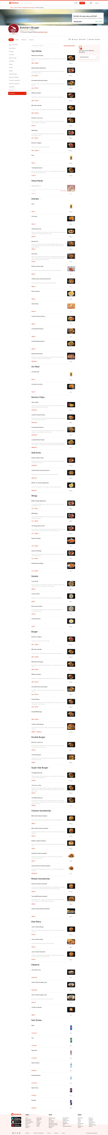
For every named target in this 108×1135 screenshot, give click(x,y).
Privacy (49, 1133)
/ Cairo (15, 7)
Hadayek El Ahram (53, 1123)
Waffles (90, 1126)
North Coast (28, 1119)
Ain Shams (51, 1122)
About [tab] (17, 39)
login (75, 3)
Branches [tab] (24, 39)
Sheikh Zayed (52, 1118)
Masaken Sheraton (53, 1124)
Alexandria (39, 1118)
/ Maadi (19, 7)
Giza (64, 1124)
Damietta (28, 1123)
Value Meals (12, 48)
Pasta (79, 1124)
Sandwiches (81, 1123)
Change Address (84, 57)
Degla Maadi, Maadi (42, 32)
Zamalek (65, 1119)
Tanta (38, 1120)
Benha (27, 1127)
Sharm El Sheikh (29, 1122)
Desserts (11, 90)
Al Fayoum (28, 1126)
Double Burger (13, 74)
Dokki (50, 1119)
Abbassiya (51, 1126)
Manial (50, 1127)
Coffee (79, 1120)
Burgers (91, 1118)
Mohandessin (66, 1118)
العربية (97, 3)
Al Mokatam (65, 1123)
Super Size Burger (14, 77)
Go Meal (11, 54)
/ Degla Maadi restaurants (28, 7)
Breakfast (80, 1118)
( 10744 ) (32, 29)
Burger (11, 70)
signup (82, 3)
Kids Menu (11, 87)
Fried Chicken (92, 1122)
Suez (27, 1124)
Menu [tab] (11, 39)
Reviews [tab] (31, 39)
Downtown (51, 1120)
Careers (56, 1133)
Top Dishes (15, 44)
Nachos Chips (12, 58)
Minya (38, 1126)
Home (12, 7)
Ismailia (38, 1123)
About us (28, 1133)
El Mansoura (28, 1120)
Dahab (38, 1124)
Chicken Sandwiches (14, 80)
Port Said (39, 1122)
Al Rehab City (66, 1120)
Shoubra (65, 1122)
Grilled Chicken (92, 1124)
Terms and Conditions (38, 1133)
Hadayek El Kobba (67, 1126)
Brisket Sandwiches (14, 83)
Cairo (27, 1118)
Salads (11, 67)
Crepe (79, 1127)
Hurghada (39, 1119)
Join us (63, 1133)
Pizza (79, 1119)
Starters (11, 51)
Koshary (91, 1120)
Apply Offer (98, 21)
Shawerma (80, 1126)
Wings (10, 64)
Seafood (91, 1123)
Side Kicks (11, 61)
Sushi (79, 1122)
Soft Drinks (12, 93)
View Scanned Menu (69, 45)
